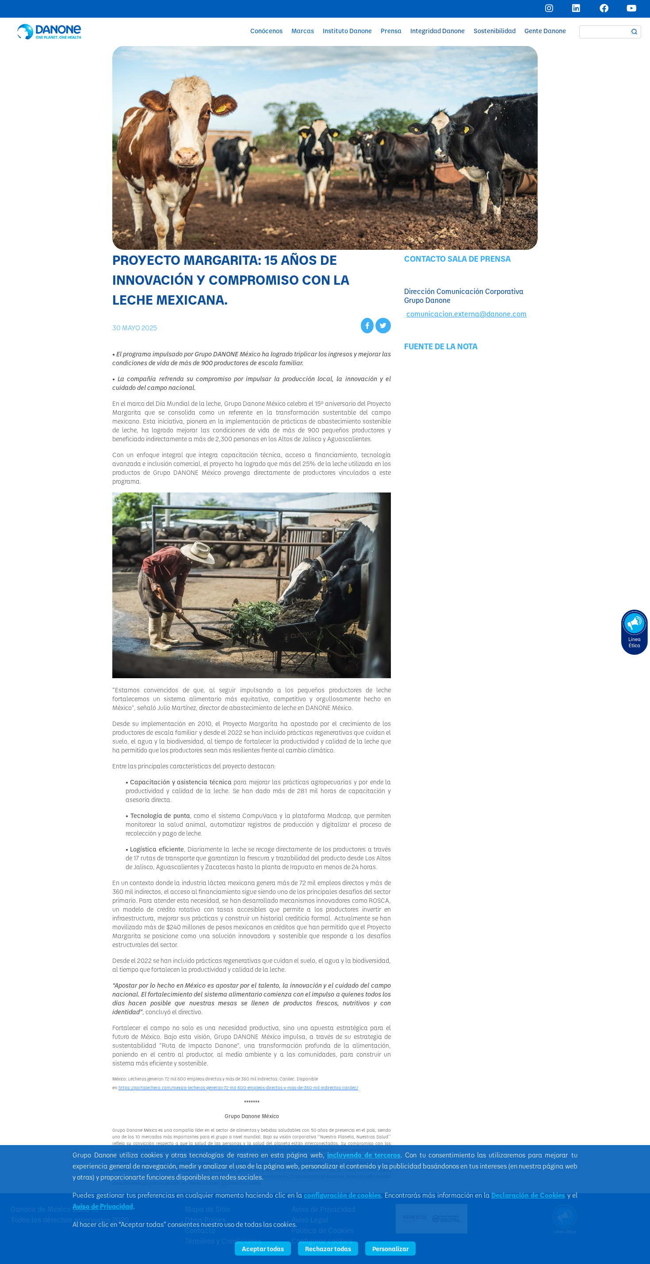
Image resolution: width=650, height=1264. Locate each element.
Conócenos (266, 31)
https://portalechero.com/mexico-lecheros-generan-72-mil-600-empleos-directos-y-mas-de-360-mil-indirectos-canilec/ (238, 1087)
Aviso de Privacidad (103, 1206)
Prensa (391, 31)
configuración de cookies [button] (342, 1195)
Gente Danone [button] (545, 31)
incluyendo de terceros (364, 1154)
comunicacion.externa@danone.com (466, 313)
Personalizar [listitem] (390, 1249)
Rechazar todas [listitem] (328, 1249)
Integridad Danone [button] (437, 31)
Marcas (302, 31)
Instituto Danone (347, 31)
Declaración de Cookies (528, 1195)
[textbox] (610, 31)
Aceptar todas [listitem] (263, 1249)
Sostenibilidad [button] (495, 31)
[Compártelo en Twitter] (383, 325)
